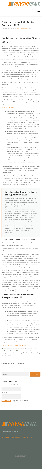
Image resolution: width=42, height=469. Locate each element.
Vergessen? (15, 401)
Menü (38, 12)
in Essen (20, 456)
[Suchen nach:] (15, 374)
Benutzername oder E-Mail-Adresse (12, 385)
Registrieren (24, 401)
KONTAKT (29, 437)
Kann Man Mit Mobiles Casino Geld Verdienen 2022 (16, 345)
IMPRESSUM (6, 437)
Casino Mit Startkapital (8, 107)
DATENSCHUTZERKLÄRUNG (18, 437)
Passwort (4, 392)
